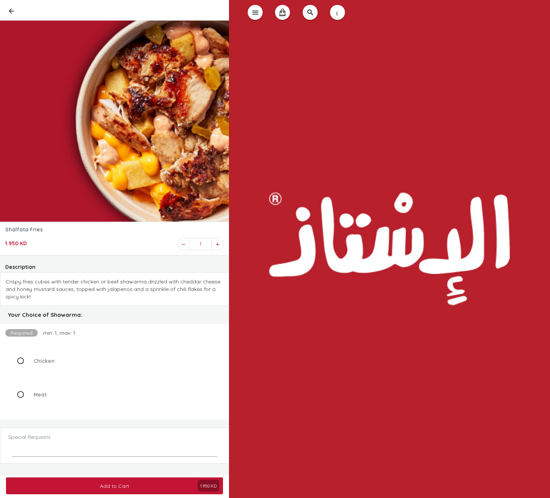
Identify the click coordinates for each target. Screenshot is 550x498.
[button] (114, 315)
